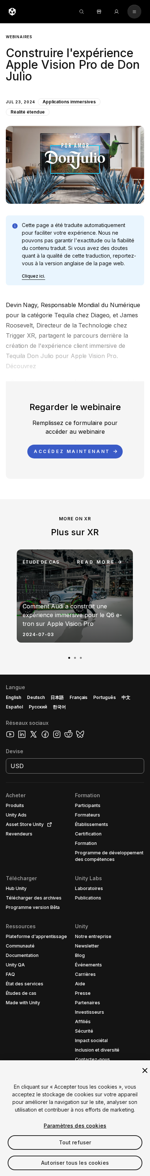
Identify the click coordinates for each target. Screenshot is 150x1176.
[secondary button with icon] (134, 12)
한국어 (59, 707)
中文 (126, 697)
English (13, 697)
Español (14, 707)
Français (79, 697)
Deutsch (36, 697)
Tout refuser (75, 1142)
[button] (75, 113)
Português (104, 697)
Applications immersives (69, 101)
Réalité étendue (28, 112)
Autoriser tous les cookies (75, 1163)
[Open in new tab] (48, 824)
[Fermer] (145, 1070)
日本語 (57, 697)
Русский (38, 707)
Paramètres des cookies (75, 1126)
